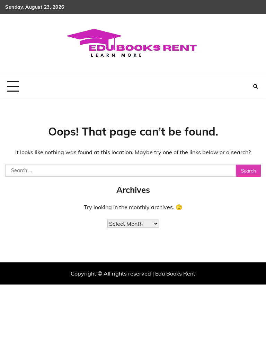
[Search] (255, 86)
